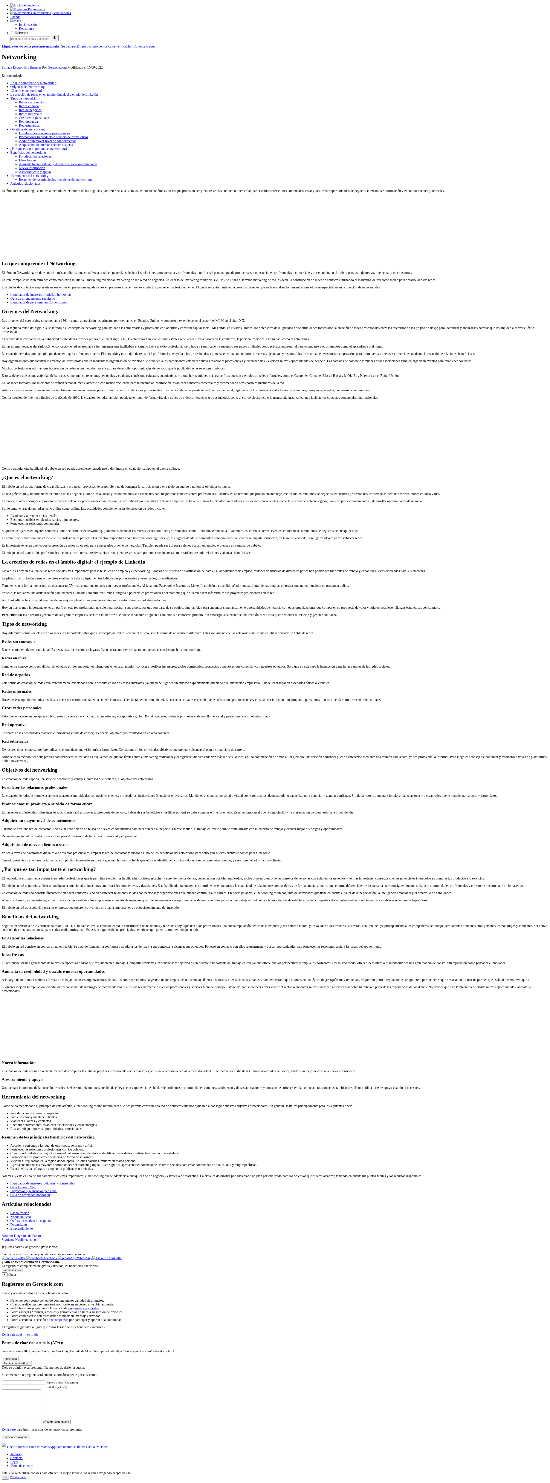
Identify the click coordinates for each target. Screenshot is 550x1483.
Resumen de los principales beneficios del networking (55, 179)
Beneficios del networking (28, 152)
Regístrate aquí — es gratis (20, 1334)
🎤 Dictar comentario (56, 1421)
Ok (5, 1477)
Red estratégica (29, 125)
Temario (15, 1454)
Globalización (19, 1213)
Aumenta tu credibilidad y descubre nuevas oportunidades (58, 164)
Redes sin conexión (32, 102)
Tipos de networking (24, 98)
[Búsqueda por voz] (55, 38)
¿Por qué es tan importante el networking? (38, 148)
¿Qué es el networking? (26, 90)
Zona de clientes (21, 1466)
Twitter (20, 1258)
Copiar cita (10, 1358)
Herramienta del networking (29, 176)
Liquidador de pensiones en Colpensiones (38, 302)
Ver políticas (18, 1477)
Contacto (16, 1458)
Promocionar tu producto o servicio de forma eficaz (53, 137)
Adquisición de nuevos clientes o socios (46, 145)
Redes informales (30, 114)
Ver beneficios (12, 1270)
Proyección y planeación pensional (33, 1191)
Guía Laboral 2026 (23, 1187)
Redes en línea (29, 106)
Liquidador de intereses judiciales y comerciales (42, 1183)
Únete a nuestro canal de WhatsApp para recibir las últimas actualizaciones (57, 1447)
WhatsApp (84, 1258)
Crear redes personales (34, 117)
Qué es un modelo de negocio (30, 1221)
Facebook (50, 1258)
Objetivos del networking (27, 129)
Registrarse (26, 28)
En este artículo (12, 75)
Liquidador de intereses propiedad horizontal (40, 294)
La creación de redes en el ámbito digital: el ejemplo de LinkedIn (54, 94)
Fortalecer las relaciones (35, 156)
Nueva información (32, 168)
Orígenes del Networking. (28, 87)
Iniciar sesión (28, 24)
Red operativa (28, 121)
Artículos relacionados (25, 183)
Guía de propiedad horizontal (30, 1195)
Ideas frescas (27, 160)
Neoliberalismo (20, 1217)
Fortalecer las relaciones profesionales (44, 133)
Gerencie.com (57, 67)
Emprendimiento (21, 1228)
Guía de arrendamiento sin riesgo (32, 298)
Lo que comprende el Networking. (33, 83)
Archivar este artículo (16, 1363)
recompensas (59, 1320)
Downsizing (18, 1224)
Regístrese (9, 1429)
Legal (14, 1462)
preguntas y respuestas (83, 1308)
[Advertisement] (131, 226)
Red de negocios (30, 110)
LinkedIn (115, 1258)
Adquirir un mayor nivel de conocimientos (47, 141)
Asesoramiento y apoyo (35, 172)
